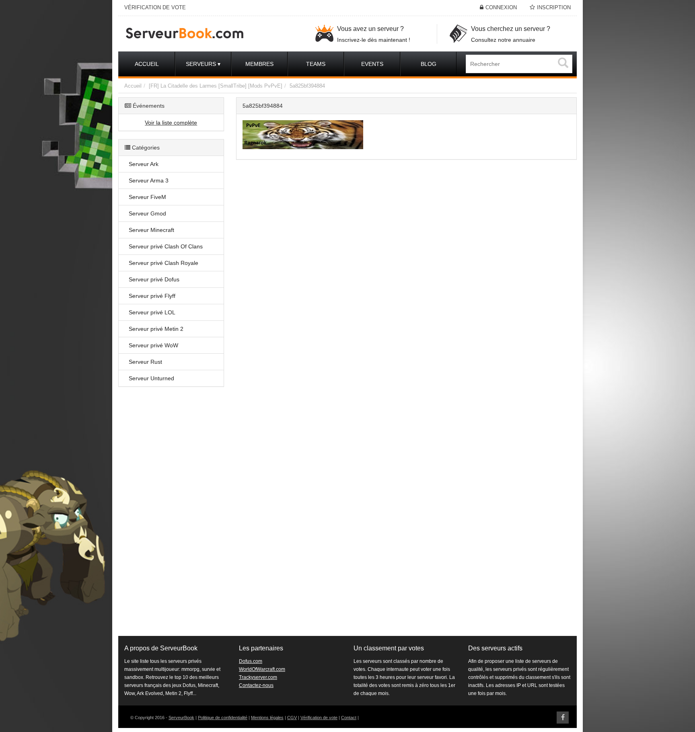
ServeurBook (181, 717)
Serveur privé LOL (152, 312)
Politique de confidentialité (222, 717)
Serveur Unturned (151, 378)
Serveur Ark (143, 164)
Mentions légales (267, 717)
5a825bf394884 (307, 86)
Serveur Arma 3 (149, 180)
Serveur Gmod (147, 213)
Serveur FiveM (147, 197)
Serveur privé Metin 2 (156, 329)
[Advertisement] (171, 515)
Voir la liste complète (171, 122)
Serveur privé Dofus (154, 279)
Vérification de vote (318, 717)
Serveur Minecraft (151, 230)
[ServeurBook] (213, 33)
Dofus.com (250, 661)
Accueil (133, 86)
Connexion (501, 7)
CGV (292, 717)
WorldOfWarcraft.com (262, 669)
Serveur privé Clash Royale (163, 263)
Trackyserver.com (258, 677)
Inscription (554, 7)
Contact (348, 717)
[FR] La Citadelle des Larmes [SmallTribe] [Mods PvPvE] (215, 86)
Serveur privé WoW (153, 345)
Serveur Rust (145, 362)
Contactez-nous (256, 685)
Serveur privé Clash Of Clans (166, 246)
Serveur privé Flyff (152, 296)
